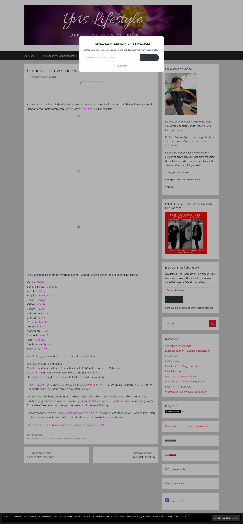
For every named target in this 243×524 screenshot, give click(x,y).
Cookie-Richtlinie (179, 517)
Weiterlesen (121, 66)
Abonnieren (150, 57)
